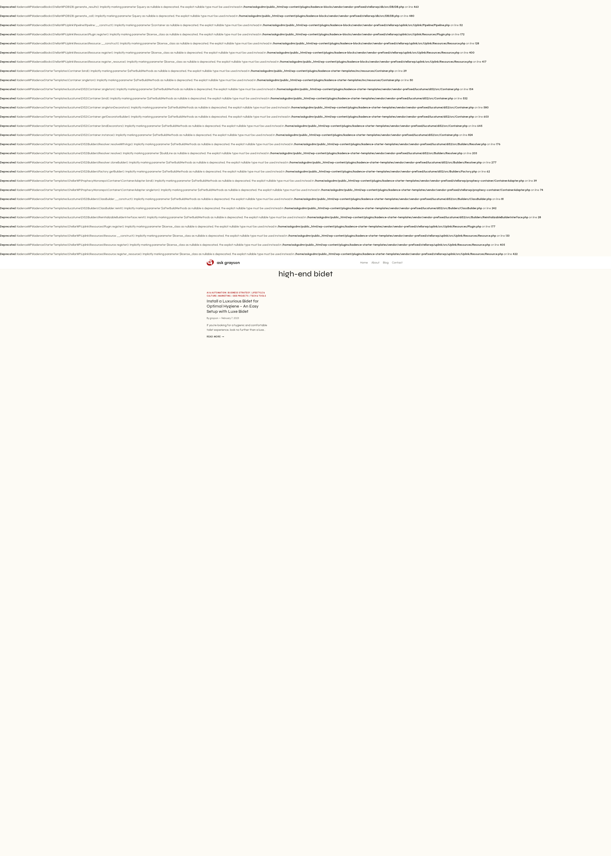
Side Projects (241, 296)
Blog (386, 262)
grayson (214, 318)
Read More (215, 336)
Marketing (224, 296)
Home (364, 262)
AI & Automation (216, 292)
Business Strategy (239, 292)
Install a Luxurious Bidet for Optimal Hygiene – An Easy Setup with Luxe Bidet (233, 306)
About (375, 262)
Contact (397, 262)
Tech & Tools (258, 296)
